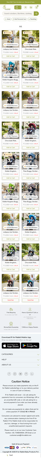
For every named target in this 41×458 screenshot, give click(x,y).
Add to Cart (10, 56)
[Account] (25, 7)
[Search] (36, 13)
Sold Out (11, 300)
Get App (16, 7)
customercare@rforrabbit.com (20, 435)
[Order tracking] (30, 7)
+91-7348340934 (18, 433)
